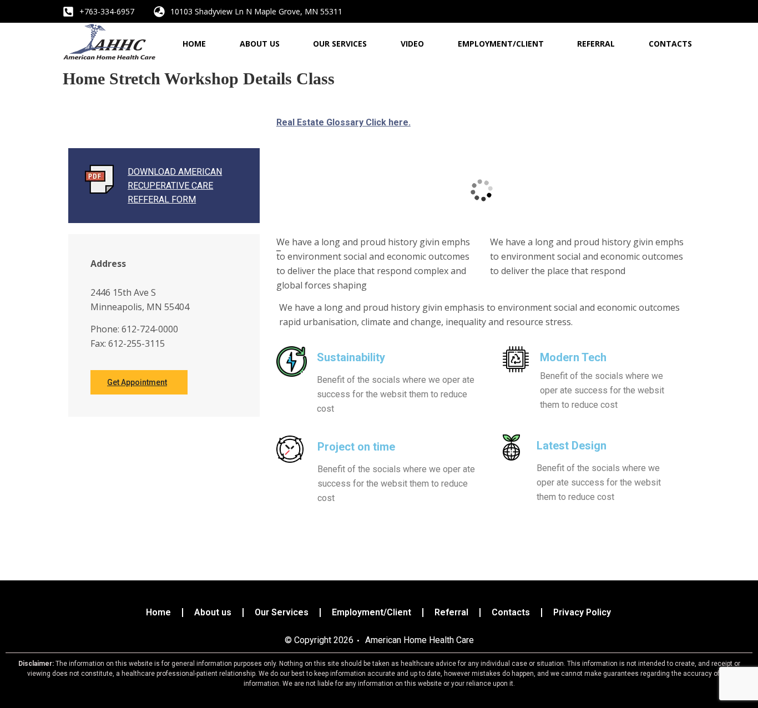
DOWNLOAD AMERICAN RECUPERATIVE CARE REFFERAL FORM (175, 185)
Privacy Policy (582, 612)
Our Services (340, 43)
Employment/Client (501, 43)
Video (412, 43)
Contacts (670, 43)
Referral (596, 43)
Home (194, 43)
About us (260, 43)
